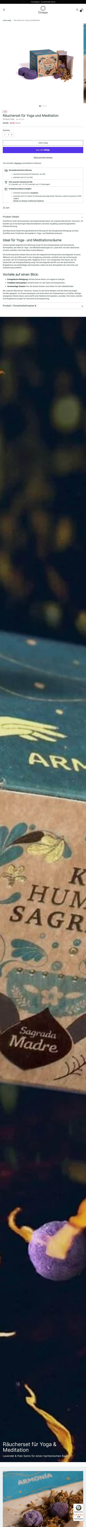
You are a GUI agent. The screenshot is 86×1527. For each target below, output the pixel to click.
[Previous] (24, 2)
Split (8, 208)
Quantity (6, 130)
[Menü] (82, 1505)
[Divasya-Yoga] (43, 10)
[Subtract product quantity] (12, 135)
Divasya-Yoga (8, 119)
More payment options (43, 157)
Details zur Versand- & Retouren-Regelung (28, 201)
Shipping (18, 163)
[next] (62, 2)
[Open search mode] (77, 9)
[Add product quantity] (5, 135)
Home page (7, 20)
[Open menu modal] (4, 9)
